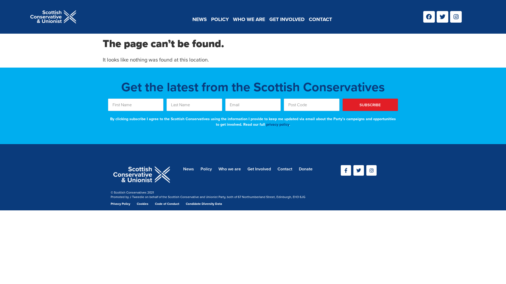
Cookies (142, 203)
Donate (306, 169)
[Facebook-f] (346, 170)
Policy (220, 19)
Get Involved (287, 19)
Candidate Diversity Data (204, 203)
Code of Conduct (167, 203)
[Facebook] (429, 17)
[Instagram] (456, 17)
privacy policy (277, 124)
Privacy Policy (120, 203)
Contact (320, 19)
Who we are (249, 19)
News (199, 19)
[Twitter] (442, 17)
